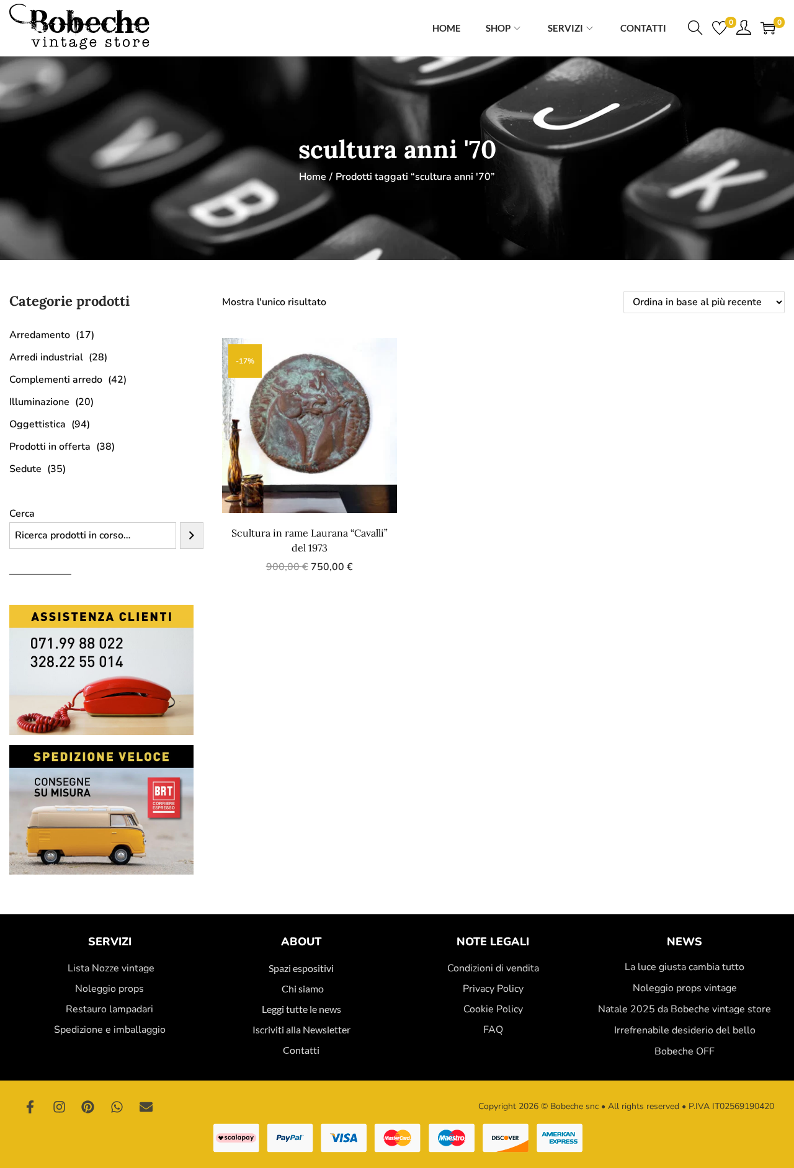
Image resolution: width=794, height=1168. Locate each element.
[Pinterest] (88, 1106)
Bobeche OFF (684, 1051)
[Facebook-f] (30, 1106)
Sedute (25, 469)
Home (312, 177)
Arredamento (39, 335)
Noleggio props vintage (685, 988)
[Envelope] (145, 1106)
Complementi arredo (55, 379)
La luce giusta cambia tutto (684, 967)
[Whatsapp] (117, 1106)
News (684, 941)
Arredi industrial (46, 357)
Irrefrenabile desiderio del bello (685, 1030)
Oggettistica (37, 424)
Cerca (22, 513)
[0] (719, 27)
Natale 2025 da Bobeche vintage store (684, 1009)
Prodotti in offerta (50, 446)
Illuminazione (39, 402)
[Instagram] (59, 1106)
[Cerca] (191, 535)
